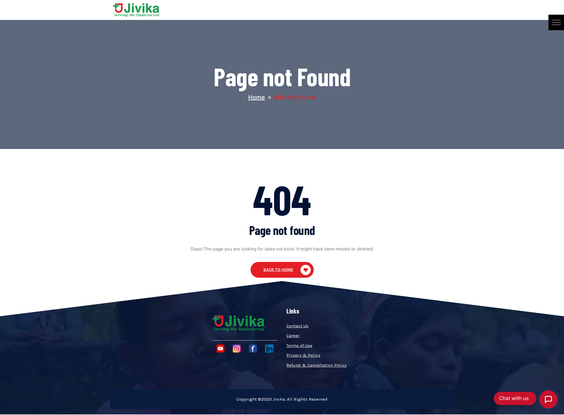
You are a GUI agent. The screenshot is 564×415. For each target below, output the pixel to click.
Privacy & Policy (303, 355)
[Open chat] (548, 399)
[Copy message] (453, 285)
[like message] (436, 285)
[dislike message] (445, 285)
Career (293, 335)
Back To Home (278, 269)
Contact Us (297, 325)
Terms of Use (299, 345)
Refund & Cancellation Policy (316, 365)
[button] (556, 22)
